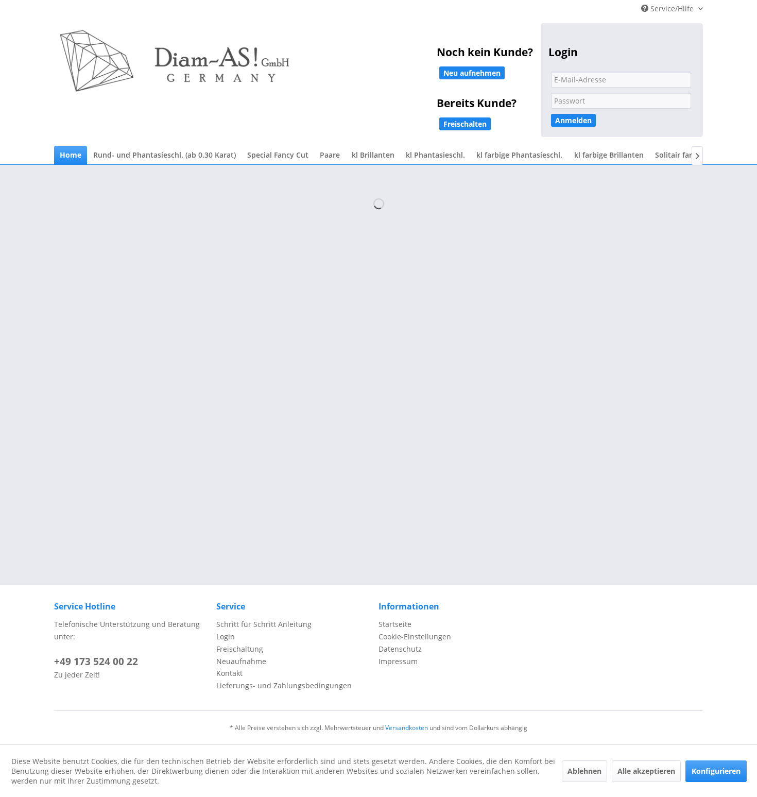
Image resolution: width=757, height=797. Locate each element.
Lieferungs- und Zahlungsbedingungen (284, 685)
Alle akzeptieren (646, 771)
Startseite (394, 624)
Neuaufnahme (241, 661)
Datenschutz (400, 649)
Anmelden (573, 120)
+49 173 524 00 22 (96, 661)
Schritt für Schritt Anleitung (264, 624)
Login (225, 636)
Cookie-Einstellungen (414, 636)
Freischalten (465, 124)
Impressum (398, 661)
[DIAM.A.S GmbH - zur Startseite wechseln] (280, 68)
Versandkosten (406, 727)
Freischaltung (239, 649)
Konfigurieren (716, 771)
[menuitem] (70, 155)
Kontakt (229, 673)
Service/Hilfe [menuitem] (672, 8)
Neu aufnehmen (472, 73)
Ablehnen (584, 771)
